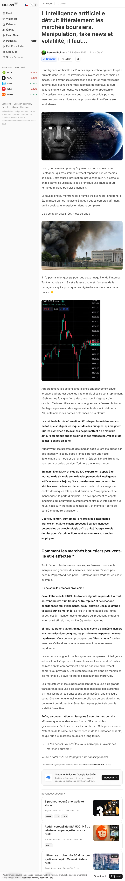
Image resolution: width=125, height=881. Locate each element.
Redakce (24, 107)
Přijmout (116, 876)
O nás (15, 107)
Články (62, 3)
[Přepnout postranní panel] (39, 440)
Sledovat (109, 777)
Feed (49, 3)
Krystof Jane (51, 810)
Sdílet (68, 58)
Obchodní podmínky (23, 104)
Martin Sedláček (52, 839)
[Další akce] (77, 811)
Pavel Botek (50, 868)
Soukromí (6, 104)
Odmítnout (100, 876)
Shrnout (51, 58)
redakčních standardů (94, 764)
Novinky (5, 107)
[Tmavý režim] (34, 5)
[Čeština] (26, 5)
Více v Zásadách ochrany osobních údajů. (35, 877)
